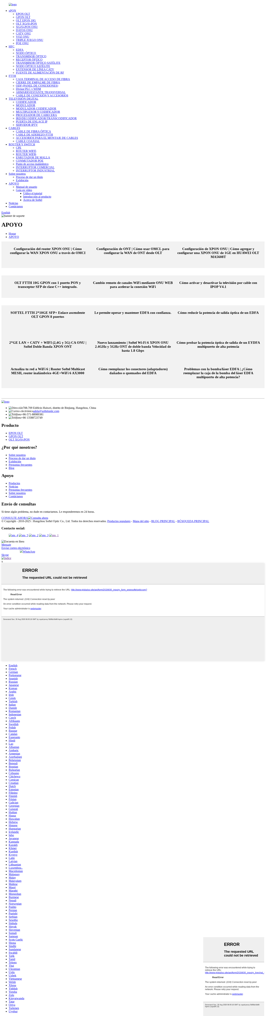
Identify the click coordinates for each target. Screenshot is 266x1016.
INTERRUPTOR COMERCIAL (35, 167)
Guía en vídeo (24, 190)
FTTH (12, 75)
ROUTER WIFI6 (26, 154)
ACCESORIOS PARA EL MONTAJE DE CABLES (47, 137)
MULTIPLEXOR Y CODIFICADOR (38, 111)
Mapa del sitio (141, 521)
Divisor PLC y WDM (28, 88)
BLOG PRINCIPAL (163, 521)
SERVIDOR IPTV (27, 124)
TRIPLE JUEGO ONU (29, 40)
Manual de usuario (26, 186)
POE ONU (22, 43)
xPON (12, 10)
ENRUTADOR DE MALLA (33, 157)
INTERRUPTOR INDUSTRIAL (35, 170)
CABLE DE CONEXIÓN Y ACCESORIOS (42, 95)
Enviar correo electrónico (15, 548)
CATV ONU (23, 33)
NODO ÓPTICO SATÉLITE (33, 66)
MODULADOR (25, 105)
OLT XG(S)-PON (26, 23)
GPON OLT (23, 17)
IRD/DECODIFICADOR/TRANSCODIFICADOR (46, 118)
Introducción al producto (37, 196)
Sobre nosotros (17, 173)
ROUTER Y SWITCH (22, 144)
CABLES (14, 128)
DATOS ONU (24, 30)
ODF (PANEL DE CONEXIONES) (37, 85)
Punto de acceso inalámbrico (32, 164)
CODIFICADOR (26, 102)
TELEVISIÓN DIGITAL (23, 98)
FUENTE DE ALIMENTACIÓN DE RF (40, 72)
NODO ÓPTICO (26, 53)
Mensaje (6, 544)
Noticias (13, 203)
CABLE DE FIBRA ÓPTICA (33, 131)
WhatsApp (29, 551)
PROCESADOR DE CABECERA (36, 115)
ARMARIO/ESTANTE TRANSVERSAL (41, 92)
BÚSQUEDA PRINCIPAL (193, 521)
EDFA (20, 49)
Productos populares (118, 521)
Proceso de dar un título (29, 177)
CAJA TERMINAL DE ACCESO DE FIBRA (43, 79)
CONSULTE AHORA (14, 517)
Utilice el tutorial (32, 193)
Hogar (12, 233)
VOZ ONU (22, 36)
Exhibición (22, 180)
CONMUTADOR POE (29, 160)
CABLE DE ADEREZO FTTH (34, 134)
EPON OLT (23, 13)
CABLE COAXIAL (28, 141)
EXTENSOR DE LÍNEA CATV (35, 69)
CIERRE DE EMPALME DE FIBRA (38, 82)
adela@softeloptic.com (46, 411)
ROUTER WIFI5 (26, 150)
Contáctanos (16, 206)
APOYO (14, 183)
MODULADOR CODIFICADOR (36, 108)
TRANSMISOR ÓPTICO (31, 56)
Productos (14, 483)
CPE (18, 147)
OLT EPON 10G (26, 20)
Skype (5, 554)
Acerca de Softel (32, 199)
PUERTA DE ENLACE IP (31, 121)
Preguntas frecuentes (20, 464)
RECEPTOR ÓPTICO (29, 59)
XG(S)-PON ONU (27, 26)
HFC (11, 46)
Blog (11, 468)
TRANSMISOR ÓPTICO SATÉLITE (38, 62)
